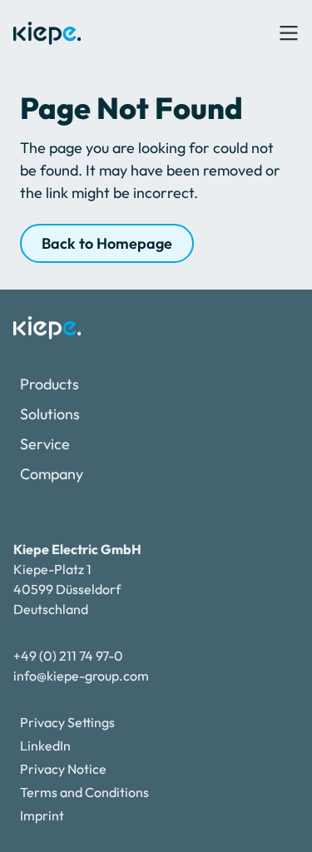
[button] (289, 33)
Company (51, 473)
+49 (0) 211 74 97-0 (68, 655)
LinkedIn (45, 745)
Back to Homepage (107, 243)
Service (45, 443)
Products (49, 384)
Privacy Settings (67, 722)
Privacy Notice (63, 768)
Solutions (50, 414)
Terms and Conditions (84, 792)
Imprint (42, 815)
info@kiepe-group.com (81, 675)
